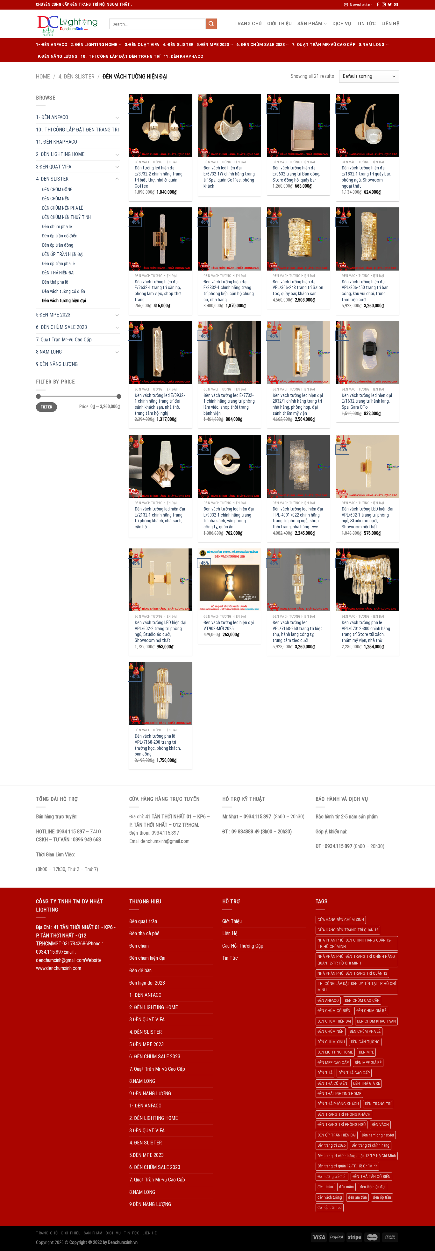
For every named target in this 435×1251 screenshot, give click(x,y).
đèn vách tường (329, 1197)
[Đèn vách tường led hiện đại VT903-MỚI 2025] (229, 579)
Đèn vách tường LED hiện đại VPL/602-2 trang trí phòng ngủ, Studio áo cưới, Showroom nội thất (160, 631)
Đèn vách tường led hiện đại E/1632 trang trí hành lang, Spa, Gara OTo (367, 401)
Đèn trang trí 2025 (331, 1145)
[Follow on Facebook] (378, 5)
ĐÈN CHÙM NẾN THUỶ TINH (66, 217)
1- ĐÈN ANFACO (51, 44)
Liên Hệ (390, 23)
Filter (46, 407)
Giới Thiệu (279, 23)
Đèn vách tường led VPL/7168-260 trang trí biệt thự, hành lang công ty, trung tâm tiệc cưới (297, 631)
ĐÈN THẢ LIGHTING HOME (339, 1093)
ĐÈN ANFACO (328, 1000)
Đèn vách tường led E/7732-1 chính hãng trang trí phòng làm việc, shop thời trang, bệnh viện (229, 404)
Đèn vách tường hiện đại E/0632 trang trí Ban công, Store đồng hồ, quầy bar (296, 173)
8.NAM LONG (372, 44)
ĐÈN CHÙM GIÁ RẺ (371, 1010)
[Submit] (211, 24)
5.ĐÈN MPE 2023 (212, 44)
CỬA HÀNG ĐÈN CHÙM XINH (340, 919)
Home (43, 76)
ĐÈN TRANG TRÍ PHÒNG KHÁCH (343, 1114)
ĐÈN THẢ (324, 1072)
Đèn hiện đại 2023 (147, 983)
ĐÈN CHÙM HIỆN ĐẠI (334, 1021)
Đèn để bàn (140, 970)
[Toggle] (117, 117)
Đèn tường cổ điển (331, 1176)
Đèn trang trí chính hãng (370, 1145)
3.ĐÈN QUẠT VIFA (142, 44)
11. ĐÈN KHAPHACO (183, 56)
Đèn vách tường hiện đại (64, 300)
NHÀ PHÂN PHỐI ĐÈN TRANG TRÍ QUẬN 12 (352, 973)
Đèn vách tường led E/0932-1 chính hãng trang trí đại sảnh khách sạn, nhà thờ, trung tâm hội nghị (160, 404)
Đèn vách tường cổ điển (63, 291)
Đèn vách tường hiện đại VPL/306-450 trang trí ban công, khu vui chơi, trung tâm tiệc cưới (365, 290)
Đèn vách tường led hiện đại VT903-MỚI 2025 (228, 625)
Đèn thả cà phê (144, 933)
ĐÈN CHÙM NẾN (55, 199)
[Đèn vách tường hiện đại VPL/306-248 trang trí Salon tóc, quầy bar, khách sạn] (298, 238)
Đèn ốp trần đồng (57, 245)
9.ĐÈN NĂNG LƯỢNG (57, 56)
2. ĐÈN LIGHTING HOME (93, 44)
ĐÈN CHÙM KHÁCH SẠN (376, 1021)
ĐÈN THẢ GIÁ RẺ (366, 1083)
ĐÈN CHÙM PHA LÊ (365, 1031)
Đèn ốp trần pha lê (58, 263)
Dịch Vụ (341, 23)
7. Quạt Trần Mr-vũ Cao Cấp (324, 44)
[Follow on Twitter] (390, 5)
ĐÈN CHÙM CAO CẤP (362, 1000)
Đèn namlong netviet (378, 1135)
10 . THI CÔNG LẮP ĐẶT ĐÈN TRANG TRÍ (120, 56)
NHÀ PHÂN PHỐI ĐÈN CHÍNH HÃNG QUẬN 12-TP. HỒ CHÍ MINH (354, 943)
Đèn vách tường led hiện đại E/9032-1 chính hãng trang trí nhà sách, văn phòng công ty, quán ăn (228, 518)
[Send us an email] (396, 5)
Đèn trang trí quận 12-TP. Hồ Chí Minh (347, 1166)
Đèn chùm (139, 946)
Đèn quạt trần (143, 921)
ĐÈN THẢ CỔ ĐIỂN (332, 1083)
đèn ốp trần (382, 1197)
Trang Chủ (248, 23)
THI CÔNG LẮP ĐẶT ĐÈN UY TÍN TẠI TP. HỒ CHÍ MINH (356, 986)
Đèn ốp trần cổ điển (59, 236)
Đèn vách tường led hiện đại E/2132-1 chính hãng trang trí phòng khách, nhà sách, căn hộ (160, 518)
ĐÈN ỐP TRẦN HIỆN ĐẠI (62, 254)
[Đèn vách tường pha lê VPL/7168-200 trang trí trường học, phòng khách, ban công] (160, 693)
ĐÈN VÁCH (380, 1124)
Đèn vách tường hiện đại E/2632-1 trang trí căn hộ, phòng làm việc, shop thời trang (158, 290)
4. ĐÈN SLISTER (178, 44)
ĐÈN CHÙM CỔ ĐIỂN (333, 1010)
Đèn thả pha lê (55, 282)
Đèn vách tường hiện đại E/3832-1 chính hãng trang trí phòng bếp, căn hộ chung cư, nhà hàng (228, 290)
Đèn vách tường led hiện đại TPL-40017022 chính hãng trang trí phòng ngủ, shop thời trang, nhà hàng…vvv (298, 518)
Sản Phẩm (309, 23)
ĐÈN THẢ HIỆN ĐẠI (58, 273)
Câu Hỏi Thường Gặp (242, 946)
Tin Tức (366, 23)
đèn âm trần (357, 1197)
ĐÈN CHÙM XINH (331, 1041)
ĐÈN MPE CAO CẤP (333, 1062)
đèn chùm (325, 1186)
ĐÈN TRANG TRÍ (378, 1103)
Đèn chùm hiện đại (147, 958)
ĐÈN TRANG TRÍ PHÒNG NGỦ (341, 1124)
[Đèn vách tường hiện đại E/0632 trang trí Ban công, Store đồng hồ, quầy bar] (298, 125)
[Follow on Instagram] (384, 5)
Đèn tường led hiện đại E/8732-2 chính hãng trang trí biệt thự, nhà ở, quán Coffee (158, 177)
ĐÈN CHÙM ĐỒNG (57, 189)
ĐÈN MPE (366, 1052)
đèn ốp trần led (329, 1207)
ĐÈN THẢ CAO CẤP (354, 1072)
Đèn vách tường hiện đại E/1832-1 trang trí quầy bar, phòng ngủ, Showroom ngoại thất (366, 177)
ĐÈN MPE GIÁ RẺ (368, 1062)
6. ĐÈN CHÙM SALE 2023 (260, 44)
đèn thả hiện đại (372, 1186)
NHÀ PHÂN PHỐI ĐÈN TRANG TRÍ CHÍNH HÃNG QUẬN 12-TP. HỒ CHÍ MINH (356, 959)
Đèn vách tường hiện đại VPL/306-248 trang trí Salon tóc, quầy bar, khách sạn (298, 287)
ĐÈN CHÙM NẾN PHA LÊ (62, 208)
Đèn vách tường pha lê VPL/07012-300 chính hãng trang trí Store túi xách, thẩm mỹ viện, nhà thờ (366, 631)
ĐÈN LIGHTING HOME (335, 1052)
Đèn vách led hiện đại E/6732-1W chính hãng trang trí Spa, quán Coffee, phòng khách (229, 177)
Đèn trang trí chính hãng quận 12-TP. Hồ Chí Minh (356, 1155)
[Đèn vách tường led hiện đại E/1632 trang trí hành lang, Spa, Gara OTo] (367, 352)
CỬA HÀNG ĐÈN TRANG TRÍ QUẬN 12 (347, 929)
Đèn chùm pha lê (57, 226)
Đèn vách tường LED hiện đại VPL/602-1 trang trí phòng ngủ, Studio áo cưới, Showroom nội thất (367, 518)
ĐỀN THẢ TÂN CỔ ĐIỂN (371, 1176)
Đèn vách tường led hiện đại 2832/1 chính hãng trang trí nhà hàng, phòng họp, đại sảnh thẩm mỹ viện (298, 404)
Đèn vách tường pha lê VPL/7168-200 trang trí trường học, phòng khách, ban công (158, 745)
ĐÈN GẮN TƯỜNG (365, 1041)
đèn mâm (346, 1186)
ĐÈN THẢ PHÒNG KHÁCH (338, 1103)
